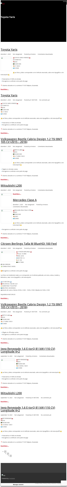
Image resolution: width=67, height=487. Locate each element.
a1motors (33, 54)
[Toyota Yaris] (6, 58)
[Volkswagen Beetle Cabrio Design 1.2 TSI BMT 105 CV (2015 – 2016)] (6, 150)
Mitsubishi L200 (11, 185)
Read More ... (5, 89)
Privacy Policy (47, 483)
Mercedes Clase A (25, 200)
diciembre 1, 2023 (6, 54)
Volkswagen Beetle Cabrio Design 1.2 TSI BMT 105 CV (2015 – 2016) (31, 140)
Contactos (60, 483)
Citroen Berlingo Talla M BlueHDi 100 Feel (29, 243)
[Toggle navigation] (65, 4)
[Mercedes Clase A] (6, 211)
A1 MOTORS (33, 100)
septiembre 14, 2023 (6, 356)
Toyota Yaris (9, 49)
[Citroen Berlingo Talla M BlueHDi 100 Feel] (8, 252)
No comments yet (44, 100)
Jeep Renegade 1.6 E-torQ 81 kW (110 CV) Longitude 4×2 (28, 350)
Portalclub (12, 478)
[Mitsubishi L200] (6, 195)
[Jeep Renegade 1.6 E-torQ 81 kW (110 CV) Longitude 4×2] (8, 360)
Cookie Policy (39, 483)
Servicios (53, 483)
